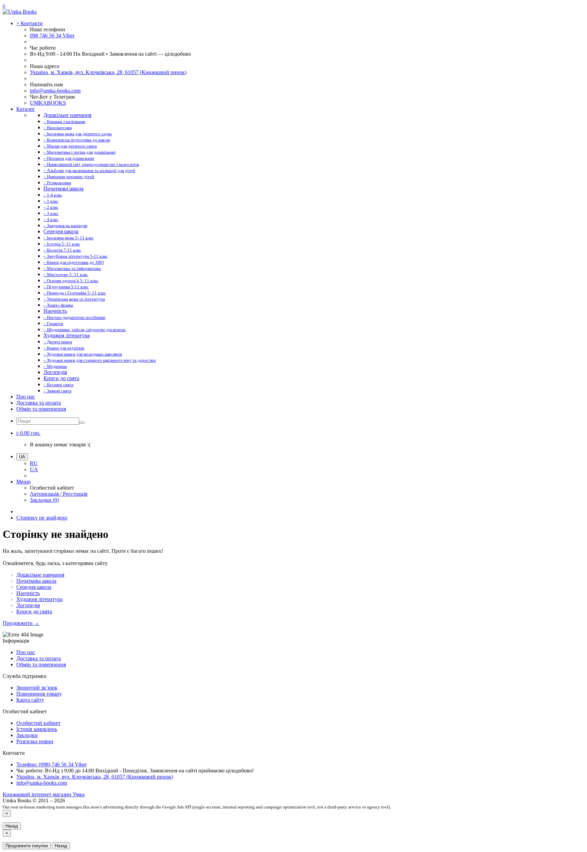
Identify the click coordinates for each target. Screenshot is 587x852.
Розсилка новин (34, 741)
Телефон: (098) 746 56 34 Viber (51, 764)
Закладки (27, 735)
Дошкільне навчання (40, 575)
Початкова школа (36, 581)
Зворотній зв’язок (36, 688)
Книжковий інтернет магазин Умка (44, 794)
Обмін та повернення (41, 409)
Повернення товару (39, 694)
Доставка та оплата (38, 403)
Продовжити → (21, 623)
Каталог (25, 109)
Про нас (25, 396)
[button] (28, 433)
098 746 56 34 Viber (52, 35)
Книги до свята (34, 611)
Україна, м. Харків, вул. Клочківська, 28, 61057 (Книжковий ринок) (108, 72)
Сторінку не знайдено (41, 518)
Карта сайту (30, 700)
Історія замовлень (36, 729)
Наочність (28, 593)
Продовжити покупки (26, 845)
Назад (11, 826)
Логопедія (28, 605)
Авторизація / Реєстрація (58, 494)
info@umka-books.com (55, 90)
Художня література (39, 599)
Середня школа (33, 587)
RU (34, 463)
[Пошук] (82, 423)
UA (34, 469)
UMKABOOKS (48, 103)
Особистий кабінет (38, 723)
